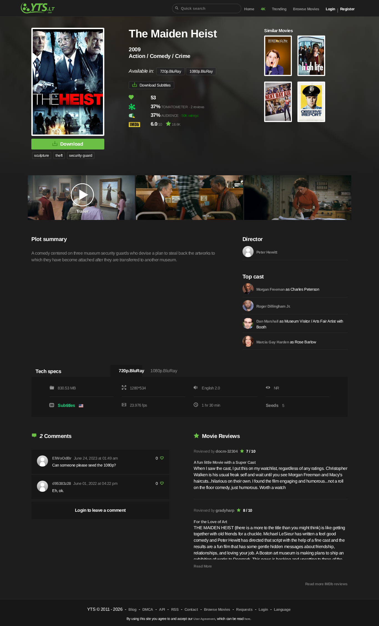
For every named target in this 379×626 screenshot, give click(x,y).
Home (249, 9)
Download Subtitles (155, 85)
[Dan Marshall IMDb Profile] (248, 323)
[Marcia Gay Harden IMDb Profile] (248, 341)
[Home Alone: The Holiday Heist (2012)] (278, 56)
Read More (203, 566)
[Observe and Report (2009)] (311, 102)
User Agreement (204, 618)
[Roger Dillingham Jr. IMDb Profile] (248, 305)
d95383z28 (61, 483)
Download (71, 144)
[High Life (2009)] (311, 56)
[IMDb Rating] (139, 124)
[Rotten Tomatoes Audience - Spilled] (139, 115)
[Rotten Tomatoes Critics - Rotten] (139, 106)
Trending (279, 9)
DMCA (147, 609)
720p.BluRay (170, 71)
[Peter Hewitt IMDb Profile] (248, 251)
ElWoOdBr (61, 458)
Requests (244, 609)
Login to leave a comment (100, 510)
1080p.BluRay (201, 71)
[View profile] (42, 461)
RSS (175, 609)
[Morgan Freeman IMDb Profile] (248, 288)
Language (282, 609)
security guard (80, 155)
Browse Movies (306, 9)
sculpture (41, 155)
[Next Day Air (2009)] (278, 102)
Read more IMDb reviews (326, 584)
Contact (191, 609)
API (162, 609)
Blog (132, 609)
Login (330, 9)
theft (59, 155)
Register (347, 9)
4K (263, 9)
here (247, 618)
